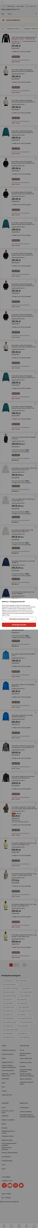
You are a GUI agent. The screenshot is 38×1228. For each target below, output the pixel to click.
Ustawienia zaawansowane (19, 619)
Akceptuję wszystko (19, 625)
